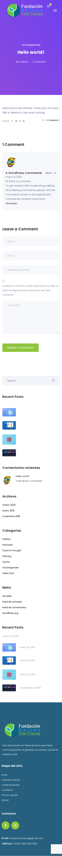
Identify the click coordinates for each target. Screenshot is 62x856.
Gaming (6, 556)
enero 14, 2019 (27, 647)
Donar (5, 800)
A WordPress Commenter (29, 480)
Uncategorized (31, 45)
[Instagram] (15, 825)
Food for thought (11, 550)
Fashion (6, 539)
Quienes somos (11, 779)
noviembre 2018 (11, 516)
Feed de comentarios (14, 607)
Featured (7, 544)
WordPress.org (10, 613)
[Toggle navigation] (55, 12)
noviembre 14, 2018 (30, 687)
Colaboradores (11, 785)
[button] (47, 6)
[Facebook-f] (6, 825)
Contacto (7, 790)
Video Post (8, 573)
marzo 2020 (9, 504)
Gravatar (11, 203)
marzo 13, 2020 (10, 636)
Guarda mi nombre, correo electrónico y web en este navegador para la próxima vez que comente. (30, 290)
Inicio (4, 774)
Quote (6, 561)
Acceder (7, 596)
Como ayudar (10, 795)
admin (24, 62)
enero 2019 (8, 510)
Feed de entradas (12, 601)
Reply (49, 173)
